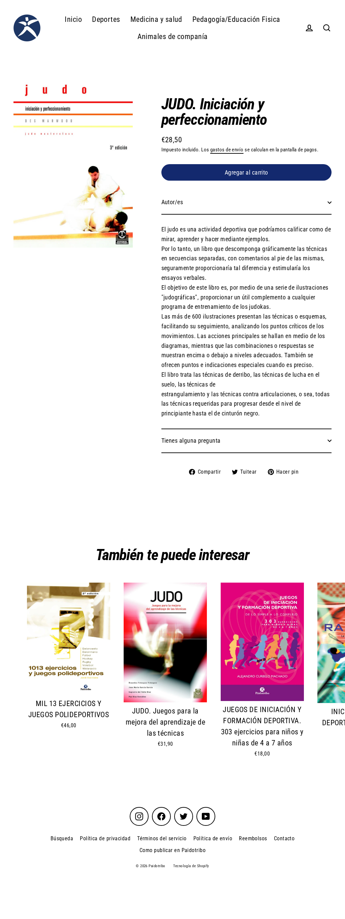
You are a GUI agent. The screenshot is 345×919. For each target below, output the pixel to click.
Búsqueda (62, 838)
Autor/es (172, 202)
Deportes (106, 19)
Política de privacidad (105, 838)
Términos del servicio (161, 838)
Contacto (284, 838)
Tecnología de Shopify (191, 866)
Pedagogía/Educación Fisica (236, 19)
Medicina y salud (156, 19)
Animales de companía (172, 36)
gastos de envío (227, 150)
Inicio (73, 19)
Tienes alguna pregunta (191, 440)
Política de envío (212, 838)
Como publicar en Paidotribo (172, 850)
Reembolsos (253, 838)
